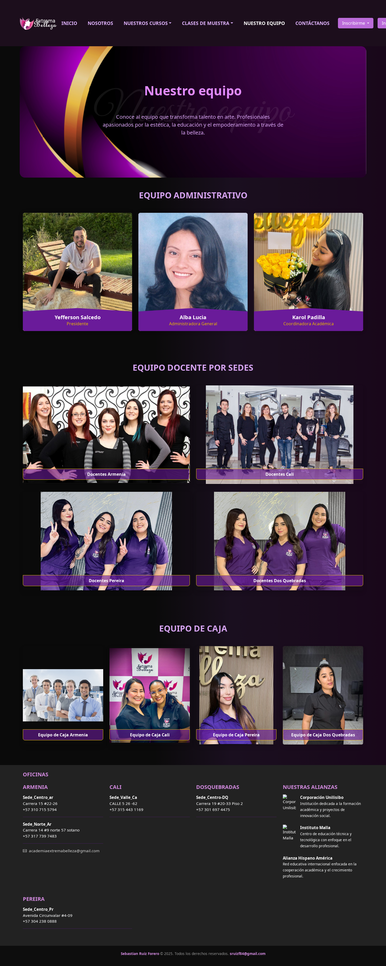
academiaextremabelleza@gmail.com (64, 850)
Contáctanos (312, 23)
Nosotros (100, 23)
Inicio (69, 23)
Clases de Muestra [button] (205, 23)
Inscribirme (354, 23)
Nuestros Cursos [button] (146, 23)
